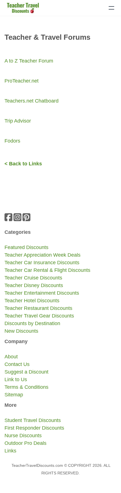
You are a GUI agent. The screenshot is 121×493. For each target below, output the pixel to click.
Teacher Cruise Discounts (33, 278)
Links (10, 451)
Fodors (12, 141)
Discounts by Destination (32, 323)
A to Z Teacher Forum (29, 61)
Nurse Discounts (23, 435)
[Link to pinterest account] (26, 217)
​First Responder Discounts (34, 428)
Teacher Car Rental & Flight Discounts (47, 270)
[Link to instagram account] (17, 217)
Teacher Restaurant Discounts (38, 308)
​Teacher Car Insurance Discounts (42, 262)
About (11, 356)
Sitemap (14, 394)
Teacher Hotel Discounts (32, 300)
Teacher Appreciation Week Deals (42, 255)
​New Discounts (21, 331)
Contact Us (17, 364)
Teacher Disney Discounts (34, 285)
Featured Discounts (26, 247)
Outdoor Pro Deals (25, 443)
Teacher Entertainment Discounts (42, 293)
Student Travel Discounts (33, 420)
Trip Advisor (18, 121)
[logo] (23, 8)
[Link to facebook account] (8, 217)
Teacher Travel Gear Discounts (39, 316)
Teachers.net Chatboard (32, 101)
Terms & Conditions (26, 387)
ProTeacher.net (22, 81)
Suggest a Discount (26, 372)
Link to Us (16, 379)
